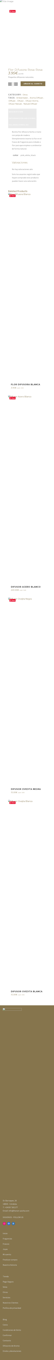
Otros (25, 95)
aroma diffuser (36, 98)
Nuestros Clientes (10, 1302)
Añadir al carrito (33, 84)
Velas (5, 1287)
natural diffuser (30, 104)
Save (13, 11)
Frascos (6, 1244)
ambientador (22, 98)
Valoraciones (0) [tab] (19, 125)
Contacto (7, 1340)
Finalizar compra (10, 1259)
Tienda (6, 1276)
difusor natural (15, 104)
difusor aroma (31, 101)
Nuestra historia (10, 1265)
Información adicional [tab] (22, 118)
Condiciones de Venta (12, 1330)
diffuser (12, 101)
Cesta (5, 1324)
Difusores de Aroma (11, 1345)
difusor (20, 101)
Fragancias (7, 1238)
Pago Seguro (8, 1281)
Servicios (6, 1297)
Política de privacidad (12, 1308)
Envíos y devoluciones (12, 1351)
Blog (5, 1319)
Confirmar (7, 1335)
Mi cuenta (7, 1254)
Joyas (5, 1249)
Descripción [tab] (16, 112)
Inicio (5, 1233)
